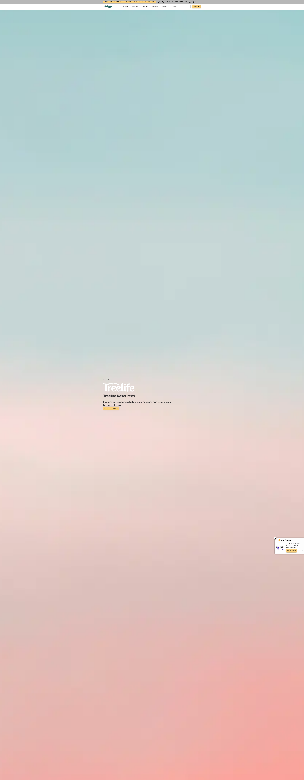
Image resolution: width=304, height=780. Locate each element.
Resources (164, 7)
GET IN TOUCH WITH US (111, 408)
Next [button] (302, 547)
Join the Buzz (291, 551)
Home (105, 380)
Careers (175, 7)
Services (134, 7)
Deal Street (154, 7)
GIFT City (144, 7)
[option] (289, 548)
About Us (125, 7)
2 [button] (302, 550)
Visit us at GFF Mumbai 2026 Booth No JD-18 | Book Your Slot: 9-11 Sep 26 (129, 2)
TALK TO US (196, 7)
